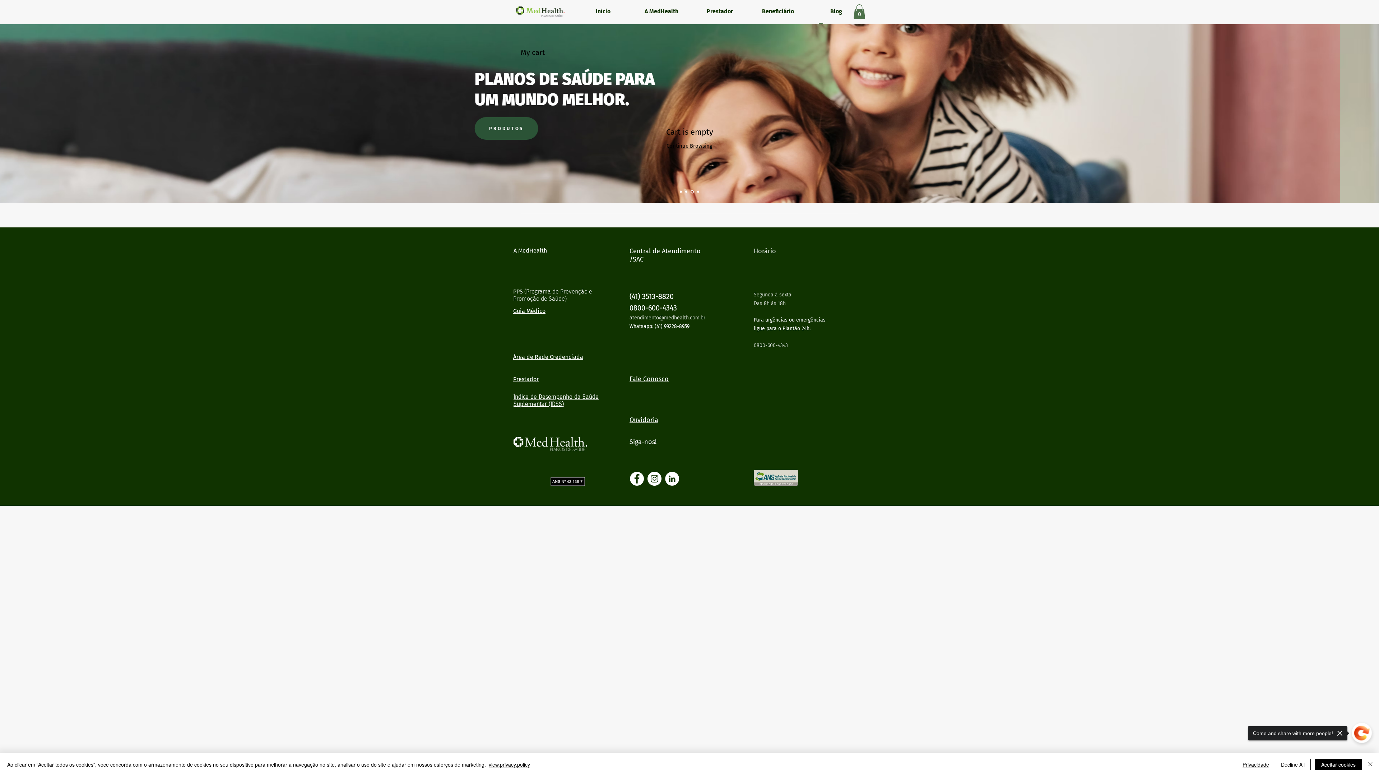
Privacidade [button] (1256, 764)
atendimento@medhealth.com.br (667, 318)
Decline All (1293, 764)
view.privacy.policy (509, 764)
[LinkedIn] (672, 479)
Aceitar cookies (1338, 764)
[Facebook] (637, 479)
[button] (859, 11)
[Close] (1370, 764)
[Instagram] (654, 479)
